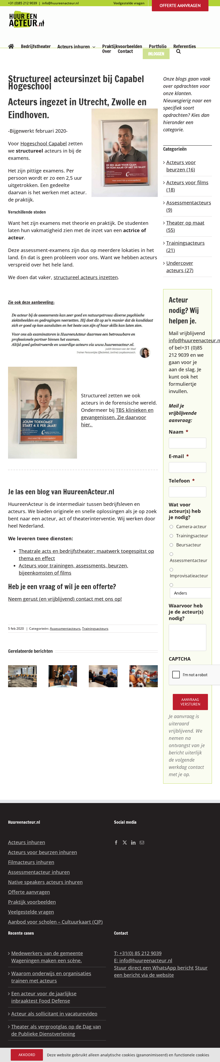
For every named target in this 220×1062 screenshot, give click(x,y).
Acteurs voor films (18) (187, 186)
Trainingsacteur (192, 536)
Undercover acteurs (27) (179, 266)
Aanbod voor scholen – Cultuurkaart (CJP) (55, 922)
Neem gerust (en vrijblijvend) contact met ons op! (65, 599)
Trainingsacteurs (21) (185, 246)
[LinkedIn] (133, 842)
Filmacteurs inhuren (31, 862)
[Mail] (142, 842)
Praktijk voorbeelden (32, 902)
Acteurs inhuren (26, 842)
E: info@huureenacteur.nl (143, 960)
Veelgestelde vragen (31, 912)
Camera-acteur (191, 527)
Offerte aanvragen (29, 892)
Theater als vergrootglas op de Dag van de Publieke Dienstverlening (56, 1030)
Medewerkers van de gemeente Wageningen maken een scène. (47, 957)
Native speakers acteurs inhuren (45, 882)
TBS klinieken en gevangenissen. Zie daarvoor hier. (117, 417)
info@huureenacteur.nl (60, 3)
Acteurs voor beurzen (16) (181, 166)
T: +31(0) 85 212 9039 (138, 953)
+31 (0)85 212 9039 (22, 3)
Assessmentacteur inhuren (39, 872)
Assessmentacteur (188, 560)
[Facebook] (116, 842)
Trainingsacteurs (95, 628)
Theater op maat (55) (185, 226)
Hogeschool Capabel (43, 143)
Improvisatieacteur (188, 576)
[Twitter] (125, 842)
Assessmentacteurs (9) (187, 206)
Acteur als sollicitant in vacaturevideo (54, 1013)
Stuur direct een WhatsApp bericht (154, 967)
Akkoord (27, 1054)
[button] (178, 51)
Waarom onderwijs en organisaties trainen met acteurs (51, 977)
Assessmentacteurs (65, 628)
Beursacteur (188, 545)
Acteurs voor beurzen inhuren (42, 852)
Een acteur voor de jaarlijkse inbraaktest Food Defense (43, 997)
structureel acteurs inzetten (86, 277)
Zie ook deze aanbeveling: (31, 302)
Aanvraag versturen (190, 702)
